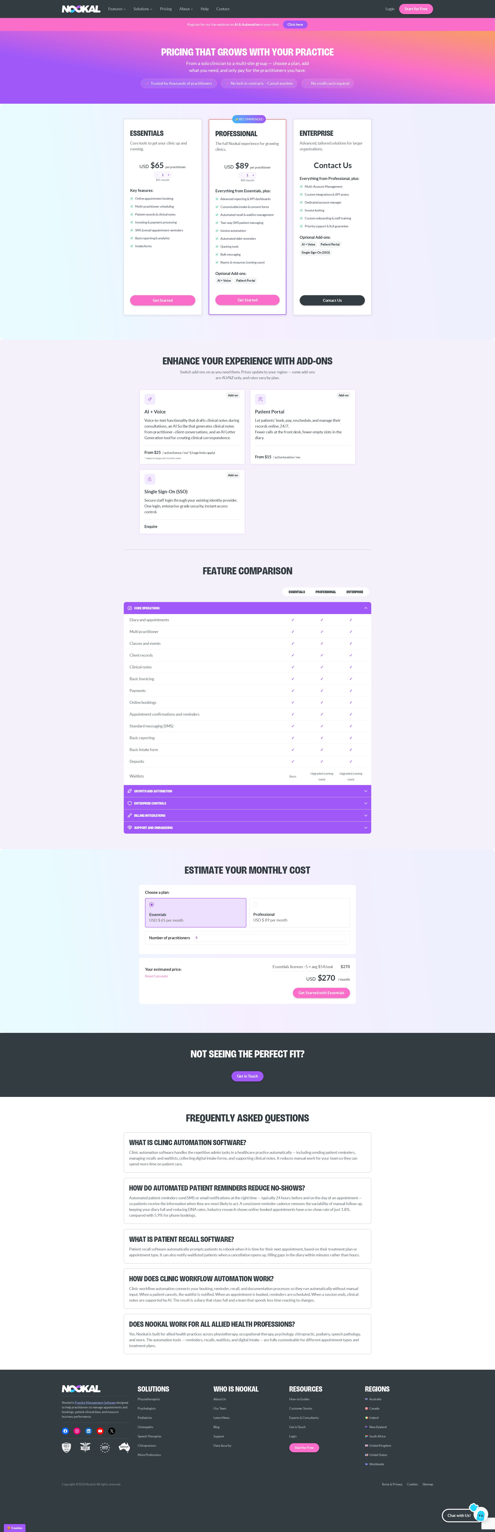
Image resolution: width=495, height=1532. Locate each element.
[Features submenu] (125, 9)
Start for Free (416, 9)
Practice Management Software (95, 1402)
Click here (295, 24)
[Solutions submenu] (151, 9)
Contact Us (332, 300)
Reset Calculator (156, 976)
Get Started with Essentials (321, 993)
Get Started (163, 300)
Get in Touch (247, 1076)
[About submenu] (192, 9)
